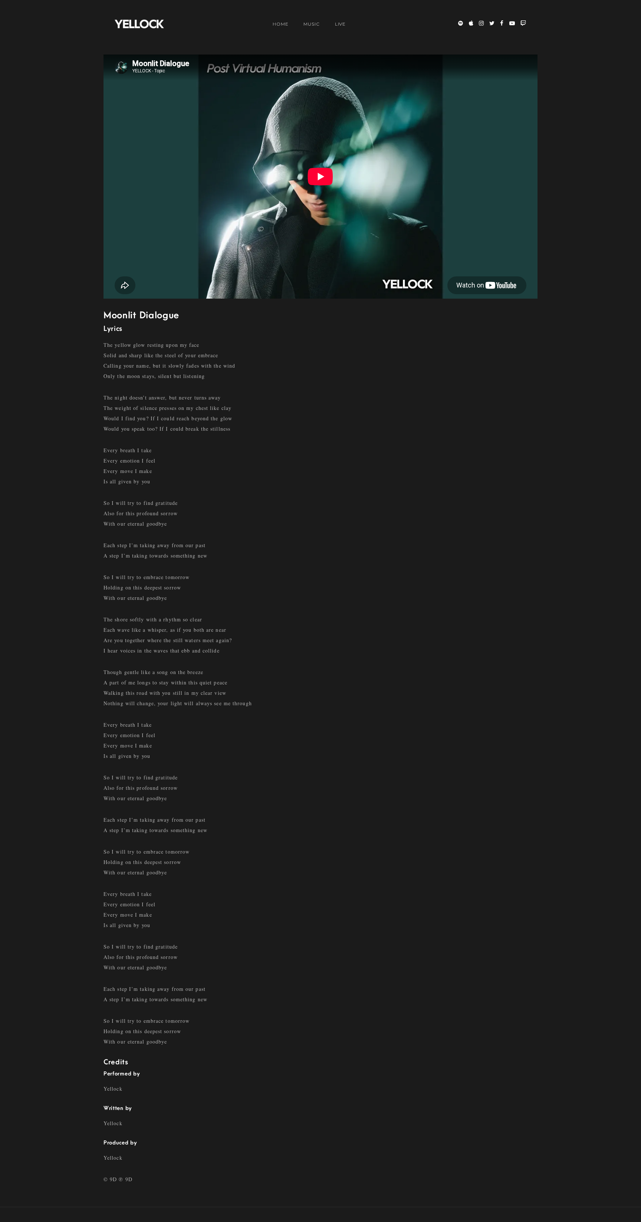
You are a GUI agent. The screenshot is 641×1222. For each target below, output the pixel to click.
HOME (281, 24)
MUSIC (311, 24)
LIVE (340, 24)
